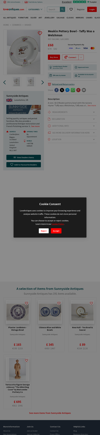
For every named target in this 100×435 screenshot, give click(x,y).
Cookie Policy (58, 224)
